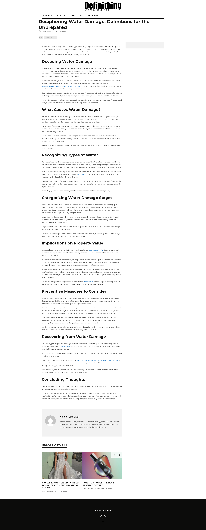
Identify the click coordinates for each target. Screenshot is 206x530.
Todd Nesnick (48, 31)
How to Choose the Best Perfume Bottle (98, 484)
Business (48, 16)
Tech (81, 16)
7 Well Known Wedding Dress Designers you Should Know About (61, 485)
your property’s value (96, 250)
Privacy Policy (104, 510)
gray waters (82, 174)
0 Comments (48, 37)
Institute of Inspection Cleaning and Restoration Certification (97, 360)
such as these (88, 282)
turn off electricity (64, 346)
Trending (93, 16)
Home (72, 16)
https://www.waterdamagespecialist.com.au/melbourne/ (61, 86)
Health (61, 16)
